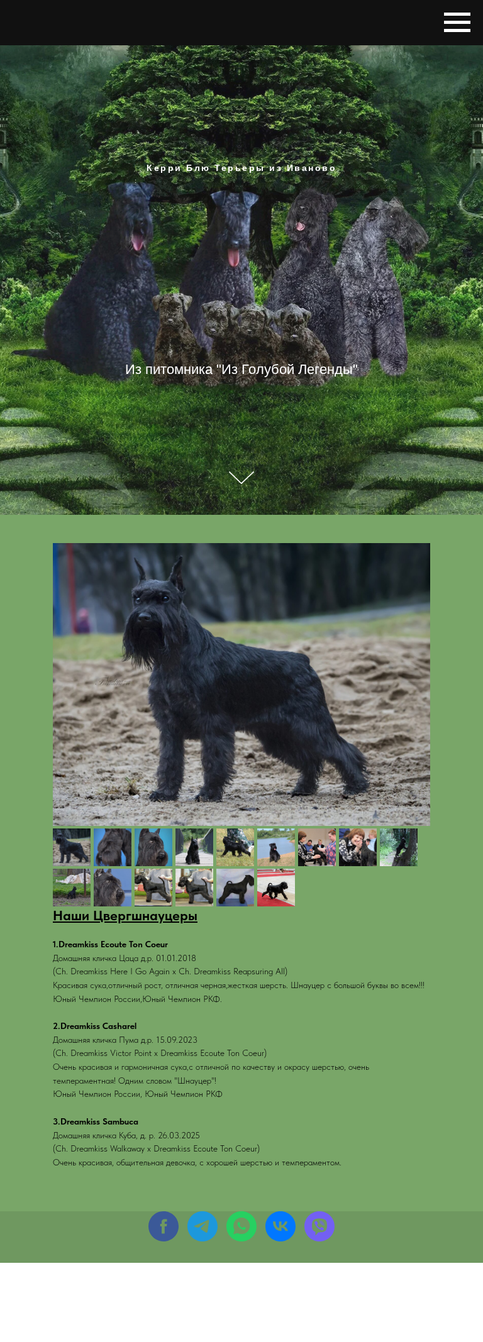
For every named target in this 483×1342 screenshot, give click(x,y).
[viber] (319, 1226)
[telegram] (202, 1226)
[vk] (280, 1226)
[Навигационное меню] (457, 23)
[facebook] (163, 1226)
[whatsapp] (241, 1226)
